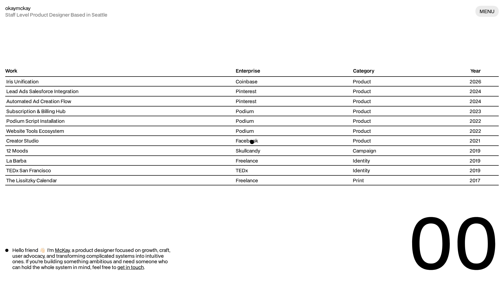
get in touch (130, 267)
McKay (62, 250)
